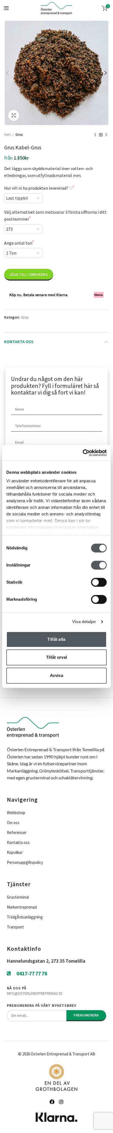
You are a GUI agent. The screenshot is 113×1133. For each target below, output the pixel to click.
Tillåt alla (56, 639)
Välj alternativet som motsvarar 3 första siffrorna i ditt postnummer (55, 215)
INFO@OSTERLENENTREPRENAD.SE (35, 993)
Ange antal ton (18, 243)
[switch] (99, 565)
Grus (19, 134)
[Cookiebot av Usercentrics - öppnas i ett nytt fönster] (83, 452)
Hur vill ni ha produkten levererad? (36, 188)
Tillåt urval (56, 657)
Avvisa (56, 675)
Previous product (95, 134)
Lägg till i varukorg (29, 274)
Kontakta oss (18, 341)
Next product (106, 134)
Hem (7, 134)
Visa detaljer (84, 621)
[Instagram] (61, 1101)
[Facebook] (52, 1101)
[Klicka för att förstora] (13, 115)
